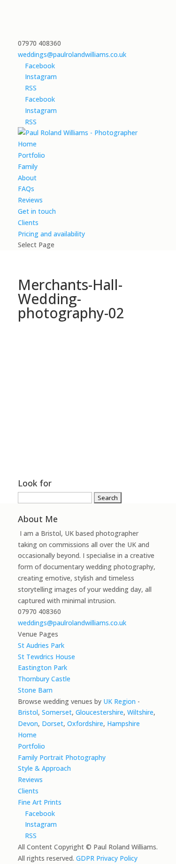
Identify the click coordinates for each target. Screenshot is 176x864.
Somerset (57, 712)
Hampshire (123, 723)
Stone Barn (35, 690)
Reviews (30, 199)
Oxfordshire (85, 723)
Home (27, 143)
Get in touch (37, 211)
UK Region (119, 701)
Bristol (28, 712)
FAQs (26, 188)
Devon (28, 723)
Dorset (52, 723)
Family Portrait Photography (62, 757)
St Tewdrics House (46, 656)
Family (28, 166)
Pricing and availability (51, 233)
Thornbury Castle (44, 678)
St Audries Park (41, 645)
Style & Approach (44, 768)
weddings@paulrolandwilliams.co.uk (72, 622)
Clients (28, 222)
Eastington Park (42, 667)
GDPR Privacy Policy (107, 858)
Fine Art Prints (39, 802)
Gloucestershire (99, 712)
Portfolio (31, 155)
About (27, 177)
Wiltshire (140, 712)
